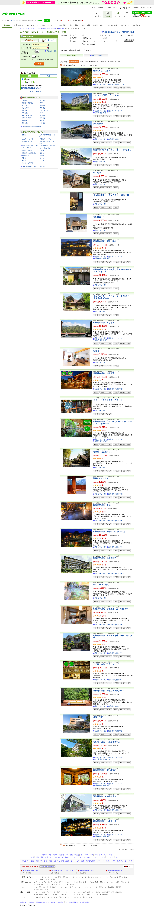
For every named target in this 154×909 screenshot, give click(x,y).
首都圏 (61, 855)
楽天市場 (136, 8)
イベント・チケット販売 (73, 882)
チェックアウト (26, 48)
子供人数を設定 (51, 51)
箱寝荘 (96, 351)
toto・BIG (49, 884)
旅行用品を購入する (87, 870)
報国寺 (42, 155)
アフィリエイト (75, 897)
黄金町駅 (42, 115)
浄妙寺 (24, 158)
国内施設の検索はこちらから (31, 88)
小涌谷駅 (42, 123)
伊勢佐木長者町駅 (27, 103)
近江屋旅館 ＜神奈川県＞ (104, 796)
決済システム (87, 897)
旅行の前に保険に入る (31, 870)
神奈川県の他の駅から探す (31, 126)
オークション (49, 877)
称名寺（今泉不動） (28, 163)
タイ (51, 857)
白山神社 (42, 160)
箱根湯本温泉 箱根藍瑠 (103, 373)
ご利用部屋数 (25, 56)
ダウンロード (124, 882)
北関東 (55, 855)
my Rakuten (111, 877)
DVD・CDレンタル (101, 882)
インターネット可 (89, 41)
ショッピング (38, 877)
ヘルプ (93, 8)
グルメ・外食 (75, 892)
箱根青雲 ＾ (99, 217)
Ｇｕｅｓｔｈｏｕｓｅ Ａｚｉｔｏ (108, 400)
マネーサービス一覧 (41, 889)
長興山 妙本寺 (27, 150)
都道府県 (73, 50)
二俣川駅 (25, 100)
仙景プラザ (98, 717)
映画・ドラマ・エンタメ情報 (64, 884)
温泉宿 (74, 38)
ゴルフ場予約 (58, 882)
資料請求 (60, 902)
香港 (41, 857)
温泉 (50, 861)
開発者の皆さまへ (42, 902)
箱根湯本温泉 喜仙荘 (102, 505)
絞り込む (129, 40)
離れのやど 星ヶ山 (102, 71)
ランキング (75, 861)
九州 (105, 855)
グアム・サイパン (79, 857)
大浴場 (105, 38)
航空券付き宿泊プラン (116, 84)
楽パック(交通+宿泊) (61, 861)
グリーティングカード (75, 894)
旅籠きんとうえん (101, 478)
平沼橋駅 (25, 120)
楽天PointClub (122, 877)
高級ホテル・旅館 (28, 861)
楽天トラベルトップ (27, 28)
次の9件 (94, 65)
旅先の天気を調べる (115, 870)
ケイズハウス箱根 (101, 585)
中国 (96, 855)
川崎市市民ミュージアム (47, 145)
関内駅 (42, 103)
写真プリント (49, 894)
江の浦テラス (99, 124)
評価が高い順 (115, 61)
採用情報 (31, 902)
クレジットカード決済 (110, 41)
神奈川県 (61, 28)
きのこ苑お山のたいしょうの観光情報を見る (118, 32)
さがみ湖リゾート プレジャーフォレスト (29, 146)
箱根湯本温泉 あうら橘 (103, 322)
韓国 (32, 857)
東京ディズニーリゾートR (95, 861)
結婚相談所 (106, 892)
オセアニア (119, 857)
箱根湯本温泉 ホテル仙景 (104, 821)
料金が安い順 (94, 61)
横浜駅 (42, 120)
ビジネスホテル (41, 861)
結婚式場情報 (38, 894)
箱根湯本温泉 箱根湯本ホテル (106, 742)
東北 (49, 855)
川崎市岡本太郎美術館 (29, 153)
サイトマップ (112, 8)
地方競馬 (37, 884)
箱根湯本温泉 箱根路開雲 (104, 558)
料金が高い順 (104, 61)
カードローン (79, 887)
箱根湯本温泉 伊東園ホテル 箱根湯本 (110, 609)
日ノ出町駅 (25, 108)
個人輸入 (91, 877)
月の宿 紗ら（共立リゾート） (106, 664)
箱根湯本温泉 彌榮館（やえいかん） (109, 531)
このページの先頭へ (127, 850)
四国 (100, 855)
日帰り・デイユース (115, 111)
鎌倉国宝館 (25, 155)
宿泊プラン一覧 (100, 84)
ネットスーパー (100, 877)
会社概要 (23, 902)
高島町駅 (42, 105)
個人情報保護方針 (72, 902)
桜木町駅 (25, 105)
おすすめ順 (84, 61)
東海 (86, 855)
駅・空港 (82, 50)
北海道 (44, 855)
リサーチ (66, 897)
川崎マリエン (44, 150)
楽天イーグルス (88, 882)
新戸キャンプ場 (27, 141)
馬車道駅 (25, 110)
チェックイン (25, 44)
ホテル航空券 (32, 82)
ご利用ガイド (101, 8)
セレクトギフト (80, 877)
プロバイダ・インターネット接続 (96, 894)
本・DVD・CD (60, 877)
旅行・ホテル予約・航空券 (43, 882)
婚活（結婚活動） (117, 892)
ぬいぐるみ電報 (60, 894)
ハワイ (89, 857)
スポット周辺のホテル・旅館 (46, 28)
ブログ (48, 892)
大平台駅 (25, 113)
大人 (33, 51)
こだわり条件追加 (128, 35)
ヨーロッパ (110, 857)
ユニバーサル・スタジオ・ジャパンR (119, 861)
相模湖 (24, 135)
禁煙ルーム (87, 38)
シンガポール (59, 857)
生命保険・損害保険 (115, 887)
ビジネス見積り (39, 897)
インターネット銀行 (66, 887)
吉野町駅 (25, 123)
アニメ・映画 (114, 882)
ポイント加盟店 (50, 879)
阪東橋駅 (42, 118)
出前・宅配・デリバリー (60, 892)
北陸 (82, 855)
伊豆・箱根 (69, 855)
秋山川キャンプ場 (27, 139)
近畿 (91, 855)
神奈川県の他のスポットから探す (34, 167)
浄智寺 (42, 153)
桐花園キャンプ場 (45, 139)
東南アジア (68, 857)
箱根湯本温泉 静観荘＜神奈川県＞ (108, 691)
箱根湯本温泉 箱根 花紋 (104, 241)
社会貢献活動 (84, 902)
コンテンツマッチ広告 (54, 897)
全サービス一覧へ (48, 866)
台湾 (46, 857)
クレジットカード (91, 887)
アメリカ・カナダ (99, 857)
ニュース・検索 (39, 892)
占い (43, 884)
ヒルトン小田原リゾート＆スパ (106, 95)
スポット (91, 50)
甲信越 (76, 855)
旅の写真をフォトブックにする (62, 870)
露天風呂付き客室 (89, 44)
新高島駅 (42, 108)
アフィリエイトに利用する (31, 91)
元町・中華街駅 (27, 118)
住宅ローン (102, 887)
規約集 (53, 902)
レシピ (83, 892)
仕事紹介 (97, 892)
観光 (82, 861)
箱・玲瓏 (97, 173)
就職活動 (90, 892)
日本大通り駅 (44, 110)
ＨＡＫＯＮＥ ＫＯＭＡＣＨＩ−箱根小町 (111, 195)
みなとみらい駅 (27, 115)
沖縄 (110, 855)
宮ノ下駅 (42, 100)
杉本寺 (42, 158)
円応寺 (24, 160)
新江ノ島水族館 (45, 148)
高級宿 (74, 41)
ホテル (28, 79)
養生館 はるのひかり (102, 452)
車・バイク (70, 877)
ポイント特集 (38, 879)
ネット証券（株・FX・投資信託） (46, 887)
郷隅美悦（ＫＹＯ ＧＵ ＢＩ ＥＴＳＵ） (112, 150)
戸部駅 (42, 113)
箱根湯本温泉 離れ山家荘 (104, 770)
